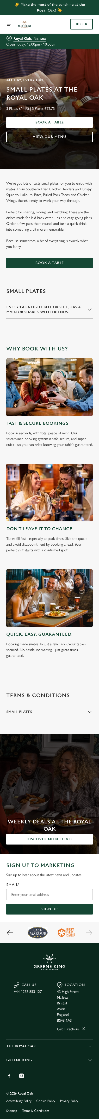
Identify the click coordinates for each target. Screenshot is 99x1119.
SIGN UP (49, 909)
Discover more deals (49, 839)
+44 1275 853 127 (28, 991)
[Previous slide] (10, 933)
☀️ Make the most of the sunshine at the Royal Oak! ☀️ (49, 7)
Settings (77, 615)
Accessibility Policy (18, 1101)
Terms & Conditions (35, 1111)
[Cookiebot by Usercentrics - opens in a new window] (72, 469)
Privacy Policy (69, 1101)
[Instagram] (22, 1076)
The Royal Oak (21, 1046)
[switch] (86, 566)
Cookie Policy (45, 1101)
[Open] (9, 24)
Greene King (19, 1060)
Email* (12, 885)
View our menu (49, 137)
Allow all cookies (49, 631)
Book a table (49, 122)
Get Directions (68, 1029)
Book (81, 24)
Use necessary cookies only (49, 646)
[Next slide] (89, 933)
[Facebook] (9, 1076)
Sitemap (11, 1111)
